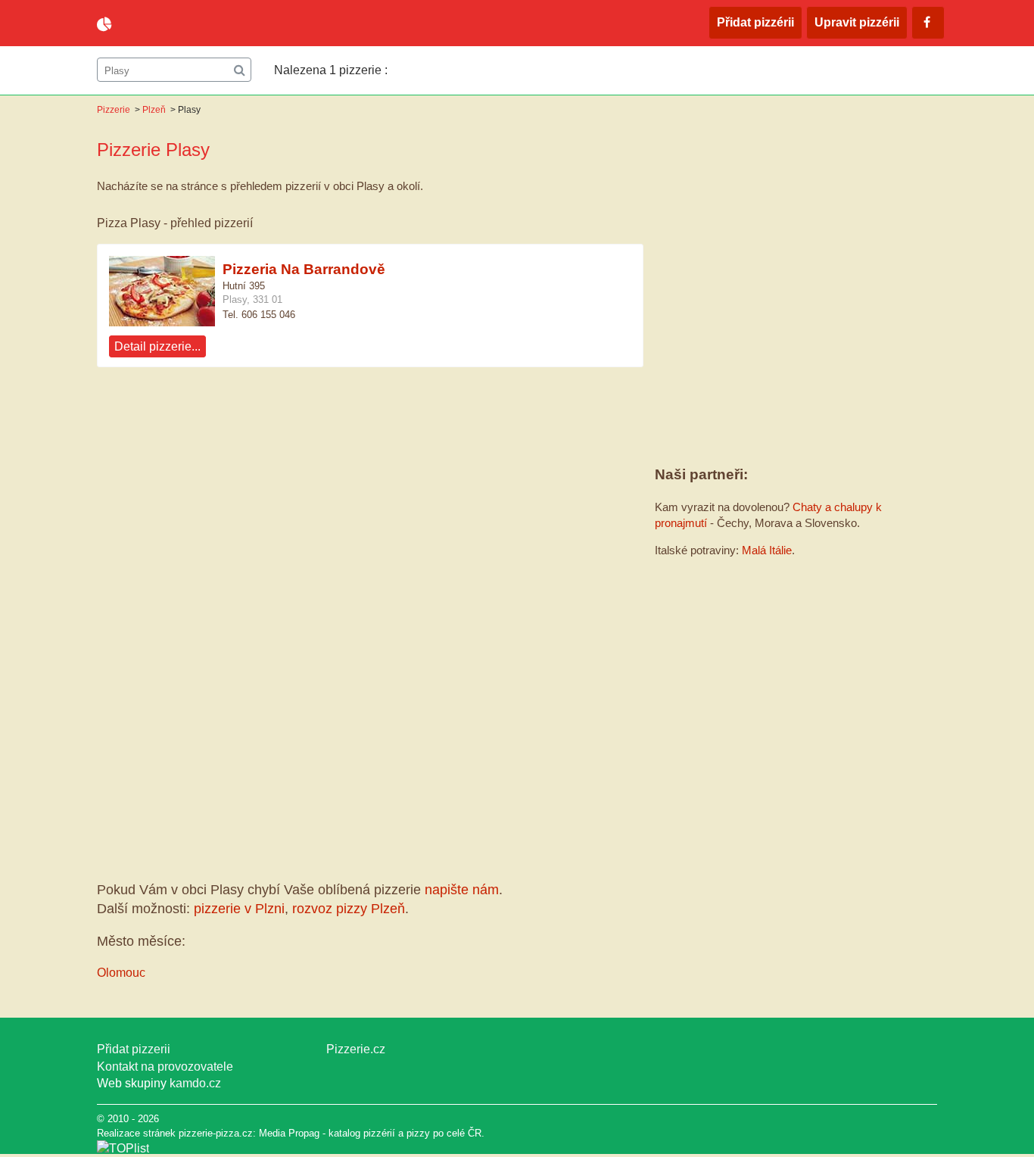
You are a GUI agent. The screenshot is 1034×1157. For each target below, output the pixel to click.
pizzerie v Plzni (239, 908)
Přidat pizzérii (755, 22)
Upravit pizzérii (856, 22)
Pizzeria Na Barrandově (304, 269)
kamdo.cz (195, 1083)
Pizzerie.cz (355, 1049)
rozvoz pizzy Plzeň (348, 908)
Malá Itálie (767, 550)
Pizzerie (113, 109)
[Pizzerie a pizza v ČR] (123, 1148)
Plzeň (154, 109)
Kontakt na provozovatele (165, 1066)
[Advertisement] (370, 501)
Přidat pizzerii (133, 1049)
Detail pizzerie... (157, 346)
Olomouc (121, 972)
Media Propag (289, 1133)
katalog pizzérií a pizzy (379, 1133)
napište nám (462, 889)
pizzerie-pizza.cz (184, 24)
